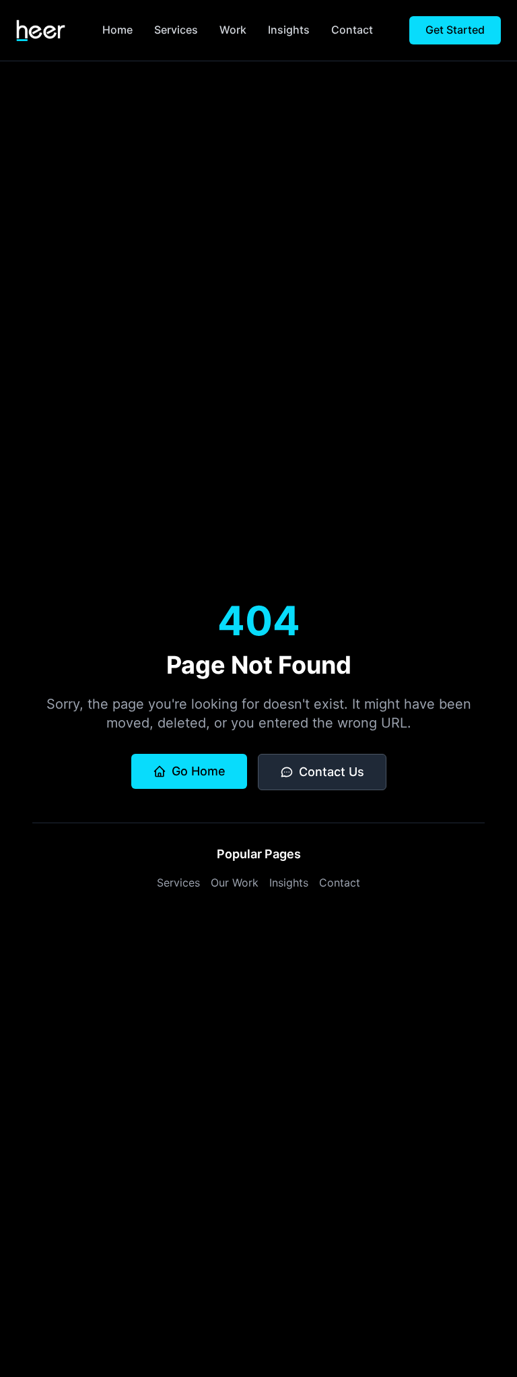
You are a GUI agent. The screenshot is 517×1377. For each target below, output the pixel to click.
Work (232, 29)
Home (117, 29)
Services (176, 29)
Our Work (234, 882)
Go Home (199, 771)
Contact (352, 29)
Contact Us (331, 772)
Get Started (455, 29)
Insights (289, 29)
